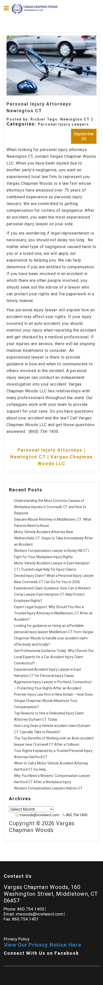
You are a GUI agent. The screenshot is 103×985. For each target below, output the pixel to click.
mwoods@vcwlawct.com (39, 815)
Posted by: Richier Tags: (33, 119)
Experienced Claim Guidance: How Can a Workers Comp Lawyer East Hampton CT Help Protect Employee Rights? (52, 594)
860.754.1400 (76, 815)
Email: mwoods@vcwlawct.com (34, 913)
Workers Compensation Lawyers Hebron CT (48, 788)
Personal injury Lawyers (63, 124)
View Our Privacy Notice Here (43, 945)
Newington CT (75, 119)
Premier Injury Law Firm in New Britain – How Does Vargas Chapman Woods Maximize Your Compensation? (53, 700)
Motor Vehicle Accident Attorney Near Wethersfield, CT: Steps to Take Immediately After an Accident (53, 538)
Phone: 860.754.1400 (24, 908)
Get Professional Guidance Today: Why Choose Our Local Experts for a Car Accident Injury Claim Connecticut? (54, 657)
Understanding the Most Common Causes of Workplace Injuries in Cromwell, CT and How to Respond (50, 507)
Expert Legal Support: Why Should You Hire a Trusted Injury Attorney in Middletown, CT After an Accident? (53, 613)
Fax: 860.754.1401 (21, 918)
